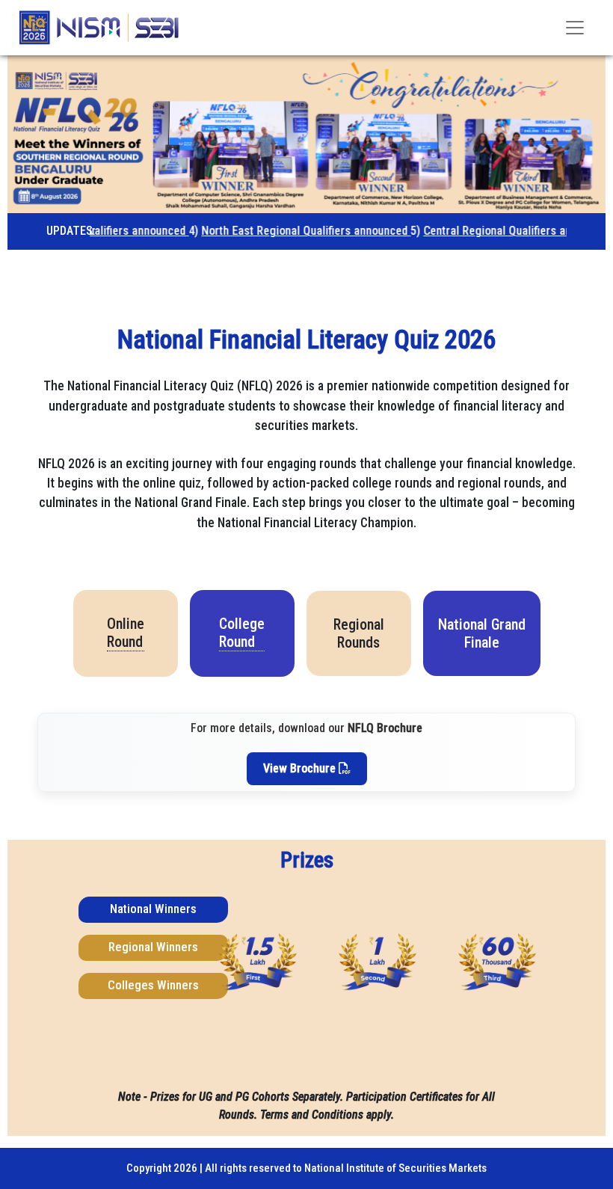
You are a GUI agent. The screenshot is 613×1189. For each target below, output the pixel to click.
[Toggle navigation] (575, 27)
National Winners (153, 908)
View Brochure (301, 768)
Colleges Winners (153, 984)
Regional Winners (153, 946)
